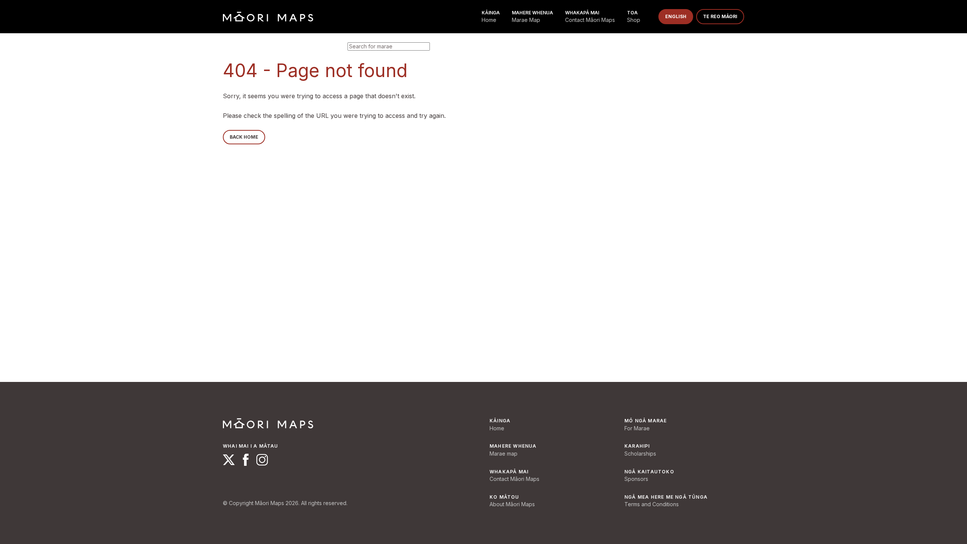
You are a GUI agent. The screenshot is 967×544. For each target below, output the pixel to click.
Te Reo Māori (720, 16)
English (675, 16)
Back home (244, 137)
